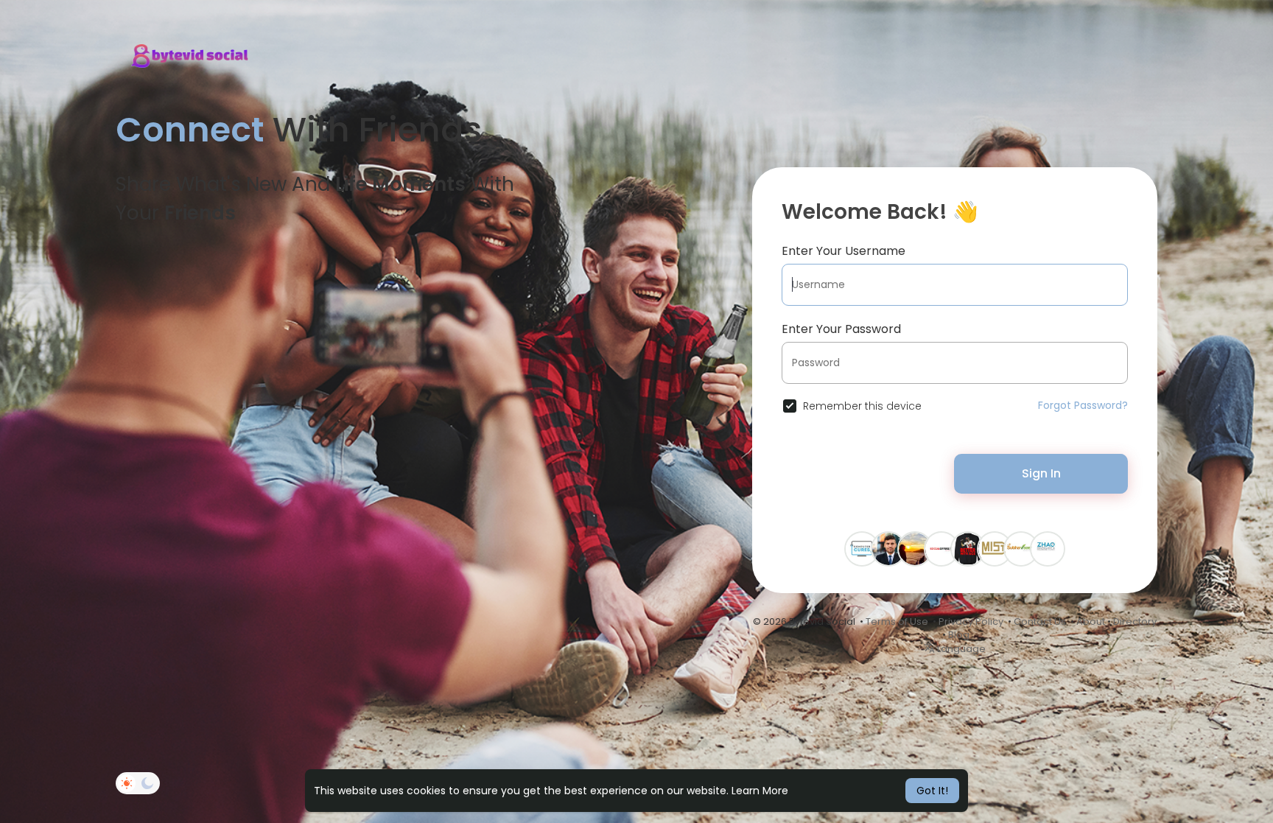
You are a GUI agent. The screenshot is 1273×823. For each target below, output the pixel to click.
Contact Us (1040, 621)
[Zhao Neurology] (1047, 548)
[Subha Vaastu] (1021, 548)
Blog (958, 635)
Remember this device (862, 406)
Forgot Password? (1083, 405)
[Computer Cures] (862, 548)
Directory (1135, 621)
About (1090, 621)
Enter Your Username (843, 250)
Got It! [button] (932, 790)
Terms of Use (897, 621)
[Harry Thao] (888, 548)
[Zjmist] (994, 548)
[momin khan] (915, 548)
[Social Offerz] (941, 548)
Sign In (1041, 473)
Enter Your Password (841, 329)
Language (960, 649)
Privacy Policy (971, 621)
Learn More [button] (760, 790)
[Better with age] (968, 548)
